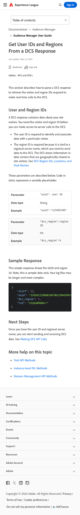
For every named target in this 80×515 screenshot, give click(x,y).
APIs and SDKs (25, 75)
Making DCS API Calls (33, 339)
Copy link (33, 67)
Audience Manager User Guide (32, 35)
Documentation (18, 29)
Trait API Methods (24, 360)
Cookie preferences (35, 500)
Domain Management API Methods (35, 376)
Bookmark (17, 67)
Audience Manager (43, 29)
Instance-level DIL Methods (30, 368)
